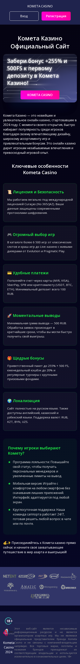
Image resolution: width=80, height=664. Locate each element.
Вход (24, 16)
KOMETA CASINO (40, 95)
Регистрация (56, 16)
